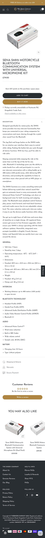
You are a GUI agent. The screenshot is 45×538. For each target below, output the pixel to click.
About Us (6, 470)
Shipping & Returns (14, 362)
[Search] (8, 10)
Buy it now (22, 102)
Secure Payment (12, 373)
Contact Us (7, 474)
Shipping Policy (8, 501)
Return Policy (7, 497)
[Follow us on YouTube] (37, 495)
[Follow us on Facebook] (27, 495)
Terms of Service (9, 505)
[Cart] (41, 10)
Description (8, 121)
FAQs (27, 483)
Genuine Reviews (9, 478)
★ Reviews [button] (43, 271)
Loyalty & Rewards (32, 474)
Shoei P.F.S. (29, 478)
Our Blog (6, 483)
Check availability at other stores (15, 113)
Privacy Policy (8, 493)
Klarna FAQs (29, 470)
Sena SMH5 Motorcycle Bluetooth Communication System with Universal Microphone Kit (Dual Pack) (14, 446)
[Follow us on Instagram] (32, 495)
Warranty (10, 367)
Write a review (22, 397)
